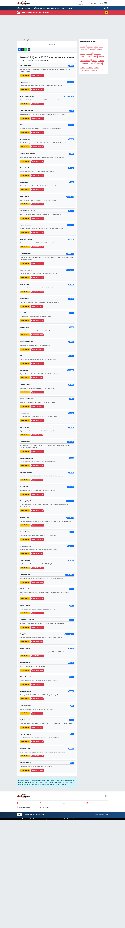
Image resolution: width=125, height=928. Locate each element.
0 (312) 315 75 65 (38, 292)
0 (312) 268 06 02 (38, 627)
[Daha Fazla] (29, 49)
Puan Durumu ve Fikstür (71, 803)
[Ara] (105, 8)
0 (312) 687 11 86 (38, 641)
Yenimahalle (95, 70)
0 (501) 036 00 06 (38, 465)
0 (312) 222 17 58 (38, 175)
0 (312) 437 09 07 (38, 420)
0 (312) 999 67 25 (38, 277)
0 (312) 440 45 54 (38, 349)
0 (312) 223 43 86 (38, 204)
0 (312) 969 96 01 (38, 218)
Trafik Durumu (46, 803)
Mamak (93, 63)
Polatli (82, 67)
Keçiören (101, 60)
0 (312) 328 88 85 (38, 363)
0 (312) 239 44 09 (38, 75)
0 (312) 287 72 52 (38, 247)
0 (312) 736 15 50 (38, 582)
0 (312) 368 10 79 (38, 335)
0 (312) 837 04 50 (38, 539)
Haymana (101, 56)
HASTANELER (55, 8)
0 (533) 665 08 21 (38, 406)
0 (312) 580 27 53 (38, 392)
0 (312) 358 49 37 (38, 132)
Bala (101, 46)
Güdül (95, 56)
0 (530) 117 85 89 (38, 770)
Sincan (96, 67)
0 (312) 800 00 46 (38, 104)
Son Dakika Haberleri (24, 807)
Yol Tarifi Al (25, 75)
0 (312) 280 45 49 (38, 451)
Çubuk (83, 53)
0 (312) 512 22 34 (38, 232)
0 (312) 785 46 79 (38, 656)
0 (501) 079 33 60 (38, 161)
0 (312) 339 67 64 (38, 568)
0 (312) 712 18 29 (38, 713)
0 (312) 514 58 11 (37, 306)
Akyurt (83, 46)
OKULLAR (46, 8)
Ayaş (96, 46)
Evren (82, 56)
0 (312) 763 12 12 (38, 553)
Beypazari (84, 49)
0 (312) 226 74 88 (38, 494)
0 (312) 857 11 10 (37, 727)
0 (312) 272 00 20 (38, 598)
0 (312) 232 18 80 (38, 698)
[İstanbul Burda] (23, 3)
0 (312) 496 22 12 (38, 147)
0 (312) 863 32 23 (38, 756)
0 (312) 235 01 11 (37, 480)
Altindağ (89, 46)
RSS (20, 814)
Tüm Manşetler (92, 803)
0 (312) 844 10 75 (38, 613)
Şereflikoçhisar (85, 70)
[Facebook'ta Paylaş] (19, 49)
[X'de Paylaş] (22, 49)
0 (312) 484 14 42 (38, 684)
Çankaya (99, 49)
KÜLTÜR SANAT (37, 8)
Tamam (75, 819)
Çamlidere (92, 49)
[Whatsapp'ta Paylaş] (25, 49)
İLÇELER (27, 8)
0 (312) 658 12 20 (38, 670)
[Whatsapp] (106, 796)
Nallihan (99, 63)
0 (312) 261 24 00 (38, 89)
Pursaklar (89, 67)
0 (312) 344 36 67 (38, 525)
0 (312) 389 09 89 (38, 320)
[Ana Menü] (107, 8)
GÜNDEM (20, 8)
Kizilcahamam (84, 63)
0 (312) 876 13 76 (38, 741)
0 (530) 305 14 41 (38, 118)
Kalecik (94, 60)
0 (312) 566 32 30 (38, 263)
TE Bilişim (105, 814)
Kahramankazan (85, 60)
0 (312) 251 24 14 (38, 510)
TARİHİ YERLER (67, 8)
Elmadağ (89, 53)
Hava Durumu (22, 803)
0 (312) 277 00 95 (38, 189)
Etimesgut (97, 53)
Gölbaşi (89, 56)
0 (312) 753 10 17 (38, 377)
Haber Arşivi (45, 807)
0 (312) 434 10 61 (38, 435)
